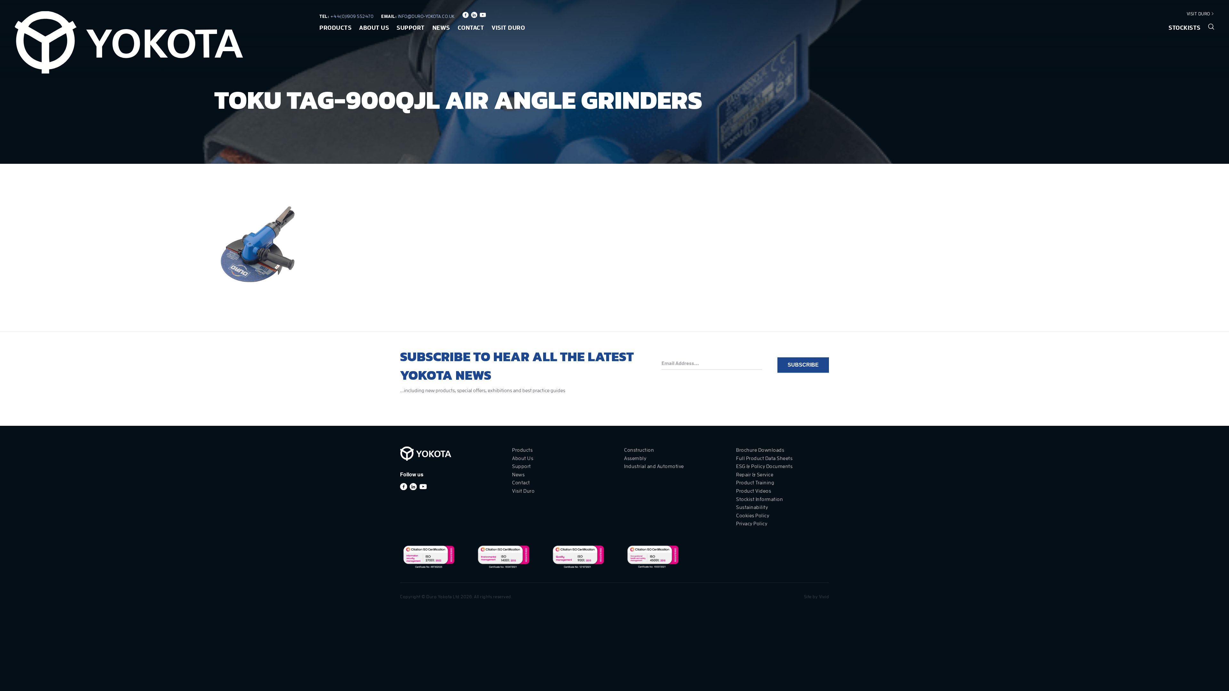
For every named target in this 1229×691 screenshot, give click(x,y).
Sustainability (752, 507)
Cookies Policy (752, 515)
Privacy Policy (751, 523)
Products (335, 28)
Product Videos (753, 491)
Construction (639, 450)
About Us (374, 28)
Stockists (1185, 28)
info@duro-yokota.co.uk (426, 16)
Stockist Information (759, 499)
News (441, 28)
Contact (471, 28)
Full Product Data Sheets (764, 458)
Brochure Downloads (760, 450)
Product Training (755, 482)
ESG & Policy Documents (764, 466)
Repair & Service (754, 474)
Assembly (635, 458)
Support (411, 28)
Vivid (824, 596)
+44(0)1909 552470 (352, 16)
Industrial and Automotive (654, 466)
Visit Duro (1199, 14)
